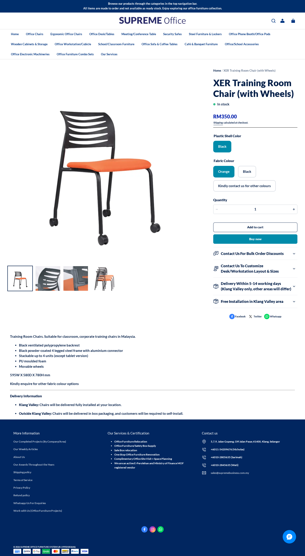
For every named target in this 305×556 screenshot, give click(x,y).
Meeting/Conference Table (138, 34)
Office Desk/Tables (101, 34)
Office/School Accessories (242, 44)
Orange (224, 171)
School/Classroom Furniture (116, 44)
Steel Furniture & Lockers (205, 34)
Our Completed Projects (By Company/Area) (39, 441)
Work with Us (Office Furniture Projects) (37, 510)
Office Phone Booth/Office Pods (249, 34)
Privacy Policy (21, 487)
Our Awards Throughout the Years (33, 464)
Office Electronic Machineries (30, 54)
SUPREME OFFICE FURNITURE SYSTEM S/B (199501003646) (48, 547)
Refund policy (21, 495)
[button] (273, 20)
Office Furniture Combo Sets (75, 54)
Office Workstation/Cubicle (73, 44)
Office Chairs (34, 34)
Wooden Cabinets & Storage (29, 44)
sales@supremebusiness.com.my (230, 473)
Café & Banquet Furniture (201, 44)
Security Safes (172, 34)
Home (15, 34)
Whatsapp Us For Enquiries (29, 503)
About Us (19, 457)
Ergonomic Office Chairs (66, 34)
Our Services (109, 54)
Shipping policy (22, 472)
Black (222, 146)
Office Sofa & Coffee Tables (160, 44)
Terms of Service (22, 480)
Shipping (218, 122)
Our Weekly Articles (25, 449)
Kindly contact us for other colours (244, 186)
